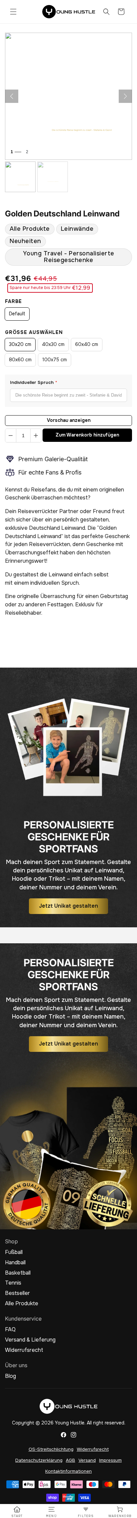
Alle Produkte (30, 228)
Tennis (13, 1283)
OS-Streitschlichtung (51, 1449)
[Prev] (11, 96)
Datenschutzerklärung (39, 1460)
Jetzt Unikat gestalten (68, 906)
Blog (10, 1376)
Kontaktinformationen (68, 1471)
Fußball (14, 1252)
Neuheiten (25, 241)
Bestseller (17, 1293)
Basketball (18, 1273)
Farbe (13, 301)
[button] (13, 11)
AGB (70, 1460)
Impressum (110, 1460)
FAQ (10, 1329)
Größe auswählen (34, 332)
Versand (87, 1460)
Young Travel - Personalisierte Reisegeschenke (68, 256)
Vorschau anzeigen (68, 420)
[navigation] (17, 1512)
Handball (15, 1262)
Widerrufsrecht (24, 1350)
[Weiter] (125, 96)
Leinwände (77, 228)
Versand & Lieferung (30, 1340)
